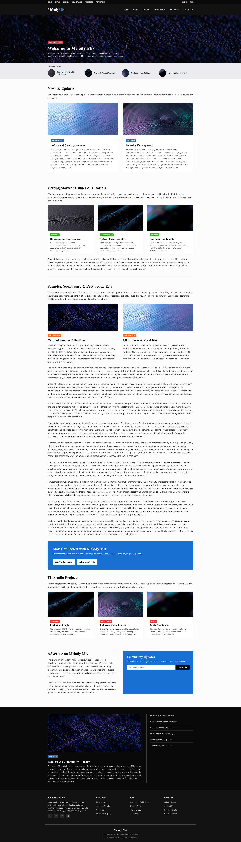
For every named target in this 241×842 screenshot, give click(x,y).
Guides (66, 2)
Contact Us (168, 806)
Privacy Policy (136, 806)
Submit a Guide (170, 810)
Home (50, 2)
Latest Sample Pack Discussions (163, 722)
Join (191, 2)
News (57, 2)
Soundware (77, 2)
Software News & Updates (161, 739)
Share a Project (170, 814)
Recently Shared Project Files (162, 728)
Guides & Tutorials (103, 806)
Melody (56, 9)
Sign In (184, 2)
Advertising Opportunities (160, 745)
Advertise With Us (87, 562)
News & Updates (103, 802)
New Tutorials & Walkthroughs (162, 733)
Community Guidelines (139, 802)
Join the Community (64, 562)
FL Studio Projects (103, 814)
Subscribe (182, 667)
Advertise (100, 2)
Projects (89, 2)
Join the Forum (170, 802)
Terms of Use (135, 810)
